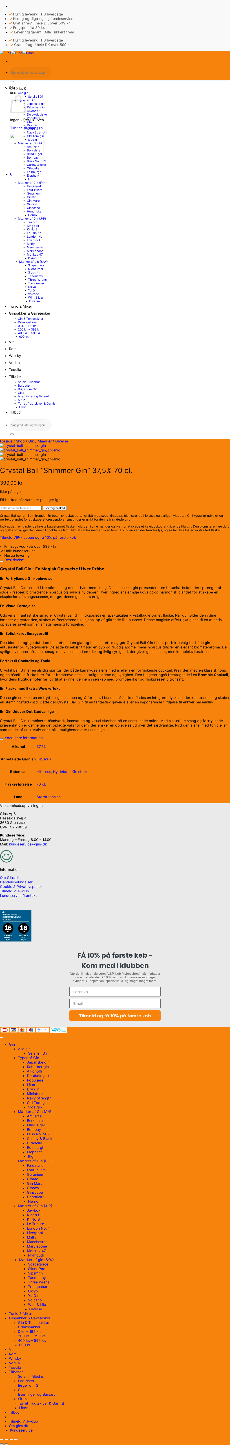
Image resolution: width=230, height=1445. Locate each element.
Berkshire (33, 150)
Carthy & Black (37, 164)
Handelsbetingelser (16, 882)
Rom (13, 348)
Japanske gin (36, 103)
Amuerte (33, 147)
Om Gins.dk (10, 877)
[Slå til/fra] (2, 561)
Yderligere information (23, 738)
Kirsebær (79, 771)
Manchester (35, 247)
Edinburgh (34, 172)
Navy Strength (37, 132)
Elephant (33, 175)
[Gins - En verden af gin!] (17, 53)
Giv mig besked (54, 508)
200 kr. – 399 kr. (29, 329)
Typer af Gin (26, 100)
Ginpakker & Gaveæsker (29, 313)
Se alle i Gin (36, 96)
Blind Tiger (34, 154)
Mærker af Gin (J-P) (32, 218)
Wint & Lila (35, 297)
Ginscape (33, 208)
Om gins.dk (18, 1425)
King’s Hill (33, 226)
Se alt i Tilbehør (29, 382)
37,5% (41, 746)
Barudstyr (25, 385)
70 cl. (41, 784)
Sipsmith (34, 272)
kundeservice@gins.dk (28, 844)
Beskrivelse (14, 560)
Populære (33, 118)
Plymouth (34, 258)
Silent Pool (35, 269)
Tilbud (15, 412)
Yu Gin (32, 290)
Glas (21, 392)
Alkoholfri (33, 111)
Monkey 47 (35, 254)
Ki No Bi (32, 229)
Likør (30, 121)
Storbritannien (49, 797)
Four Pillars (34, 190)
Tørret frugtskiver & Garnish (37, 403)
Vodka (14, 362)
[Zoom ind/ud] (2, 1439)
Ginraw (32, 204)
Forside (6, 441)
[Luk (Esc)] (16, 1439)
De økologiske (37, 114)
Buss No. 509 (36, 161)
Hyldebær (61, 771)
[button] (18, 88)
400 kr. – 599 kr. (29, 333)
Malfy (31, 243)
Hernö (32, 215)
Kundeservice (21, 1430)
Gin (12, 87)
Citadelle (33, 168)
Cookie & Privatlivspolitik (21, 886)
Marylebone (35, 251)
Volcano (33, 294)
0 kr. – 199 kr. (27, 326)
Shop (20, 441)
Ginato (31, 197)
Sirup (21, 400)
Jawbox (32, 222)
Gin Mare (33, 200)
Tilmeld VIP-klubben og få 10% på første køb (38, 537)
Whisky (15, 355)
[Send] (12, 81)
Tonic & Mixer (20, 306)
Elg (30, 179)
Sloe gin (33, 139)
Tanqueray (35, 276)
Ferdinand (34, 186)
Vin (11, 341)
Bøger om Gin (28, 389)
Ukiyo (32, 287)
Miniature (33, 129)
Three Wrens (37, 279)
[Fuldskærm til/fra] (6, 1439)
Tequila (15, 369)
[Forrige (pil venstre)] (2, 1444)
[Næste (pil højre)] (6, 1444)
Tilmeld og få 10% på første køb (115, 1016)
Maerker (45, 441)
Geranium (34, 193)
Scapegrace (36, 265)
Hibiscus (44, 759)
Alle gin (23, 93)
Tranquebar (36, 283)
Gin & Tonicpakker (30, 318)
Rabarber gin (36, 107)
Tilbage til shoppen (26, 128)
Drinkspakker (27, 322)
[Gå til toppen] (2, 1037)
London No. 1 (36, 236)
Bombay (32, 157)
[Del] (11, 1439)
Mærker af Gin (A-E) (32, 143)
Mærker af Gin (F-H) (32, 182)
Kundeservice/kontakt (18, 895)
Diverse (34, 301)
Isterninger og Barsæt (33, 396)
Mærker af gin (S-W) (33, 261)
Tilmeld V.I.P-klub (14, 891)
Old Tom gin (35, 136)
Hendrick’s (34, 211)
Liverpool (33, 240)
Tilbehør (16, 376)
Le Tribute (34, 233)
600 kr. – (25, 336)
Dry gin (32, 125)
